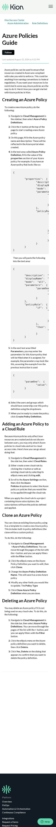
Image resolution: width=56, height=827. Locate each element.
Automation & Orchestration (16, 808)
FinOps (5, 805)
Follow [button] (8, 52)
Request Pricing (10, 825)
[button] (50, 6)
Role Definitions (40, 23)
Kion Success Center (14, 20)
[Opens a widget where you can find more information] (45, 822)
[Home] (13, 7)
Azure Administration (18, 23)
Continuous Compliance (14, 812)
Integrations (8, 818)
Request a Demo (10, 822)
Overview (7, 801)
